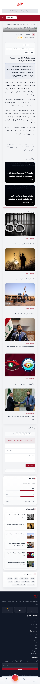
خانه (34, 24)
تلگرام (32, 52)
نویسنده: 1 (27, 34)
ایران (36, 648)
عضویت (20, 669)
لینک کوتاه (21, 49)
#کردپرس (32, 578)
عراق (36, 645)
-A (27, 45)
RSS (36, 627)
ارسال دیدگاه (30, 465)
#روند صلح (17, 582)
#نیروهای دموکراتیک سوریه (19, 585)
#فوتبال (32, 144)
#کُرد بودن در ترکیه (11, 144)
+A (24, 45)
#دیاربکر (20, 144)
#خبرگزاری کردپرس (24, 578)
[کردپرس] (20, 4)
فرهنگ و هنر (33, 654)
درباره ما (35, 622)
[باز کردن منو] (36, 18)
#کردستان (10, 578)
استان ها (34, 651)
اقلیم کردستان (33, 635)
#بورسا (24, 150)
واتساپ (26, 52)
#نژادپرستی (31, 150)
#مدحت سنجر (19, 147)
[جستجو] (3, 17)
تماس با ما (34, 624)
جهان (35, 643)
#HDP (27, 147)
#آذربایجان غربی (30, 585)
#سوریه (10, 582)
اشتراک (15, 49)
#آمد (33, 147)
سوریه (35, 640)
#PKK (33, 582)
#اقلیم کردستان (25, 582)
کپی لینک (9, 49)
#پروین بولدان (10, 147)
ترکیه (31, 24)
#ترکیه (26, 144)
